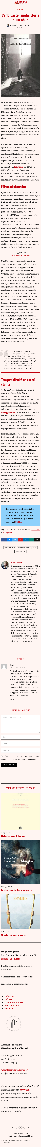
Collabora (12, 1140)
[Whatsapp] (31, 539)
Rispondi (12, 699)
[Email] (37, 539)
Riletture (20, 9)
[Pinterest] (20, 539)
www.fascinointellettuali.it (14, 1070)
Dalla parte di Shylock (20, 256)
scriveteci (24, 1089)
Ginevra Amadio (16, 562)
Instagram (7, 532)
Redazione (9, 996)
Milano (35, 547)
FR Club (18, 522)
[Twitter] (15, 539)
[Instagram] (17, 1127)
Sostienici (9, 1008)
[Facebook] (4, 539)
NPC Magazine (11, 1005)
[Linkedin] (26, 539)
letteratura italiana (24, 547)
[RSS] (23, 1127)
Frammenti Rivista (10, 958)
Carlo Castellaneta (9, 547)
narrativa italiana (20, 551)
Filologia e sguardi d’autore (13, 836)
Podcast (8, 999)
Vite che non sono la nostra (13, 935)
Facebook (35, 529)
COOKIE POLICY (6, 1142)
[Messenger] (9, 539)
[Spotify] (20, 1127)
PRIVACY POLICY (28, 1140)
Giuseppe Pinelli (8, 412)
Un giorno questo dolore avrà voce (16, 890)
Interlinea (18, 167)
